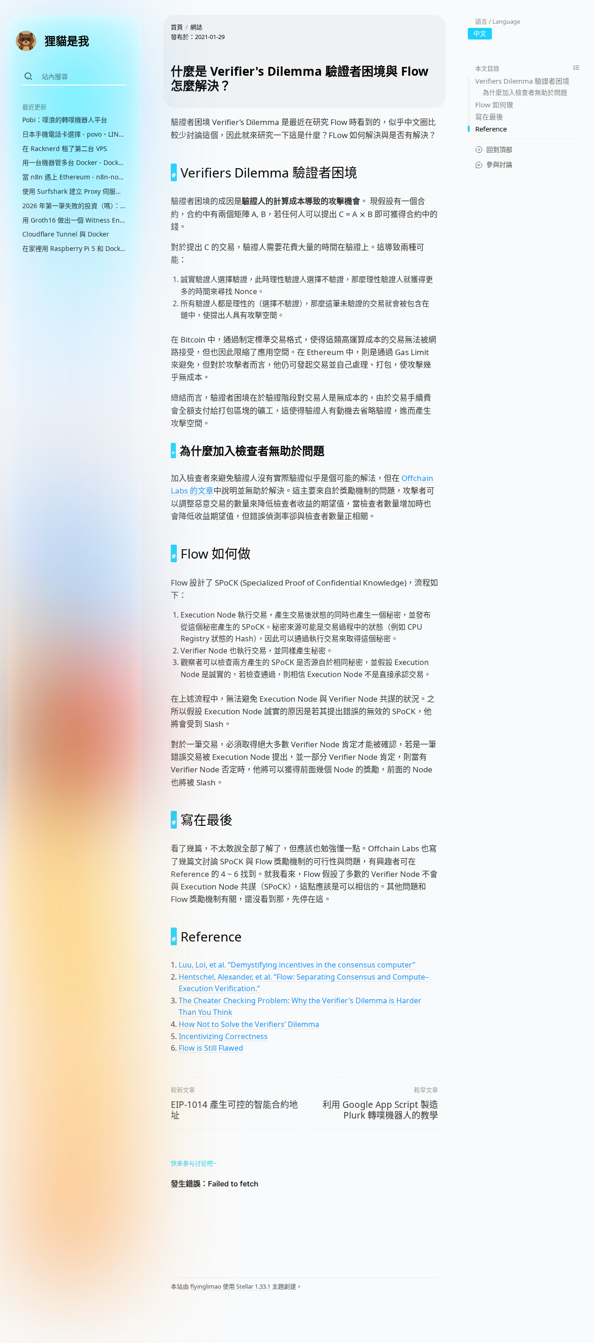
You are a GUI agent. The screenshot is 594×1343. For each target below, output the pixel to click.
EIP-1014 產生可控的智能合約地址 (234, 1110)
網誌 (196, 27)
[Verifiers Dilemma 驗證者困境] (174, 172)
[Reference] (174, 936)
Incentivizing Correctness (223, 1036)
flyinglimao (205, 1286)
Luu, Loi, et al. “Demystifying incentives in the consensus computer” (297, 965)
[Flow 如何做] (174, 553)
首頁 (177, 27)
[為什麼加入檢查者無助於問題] (173, 450)
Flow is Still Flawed (211, 1048)
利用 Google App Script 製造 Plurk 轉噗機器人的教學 (380, 1110)
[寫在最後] (174, 820)
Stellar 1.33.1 (253, 1286)
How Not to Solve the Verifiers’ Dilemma (249, 1024)
